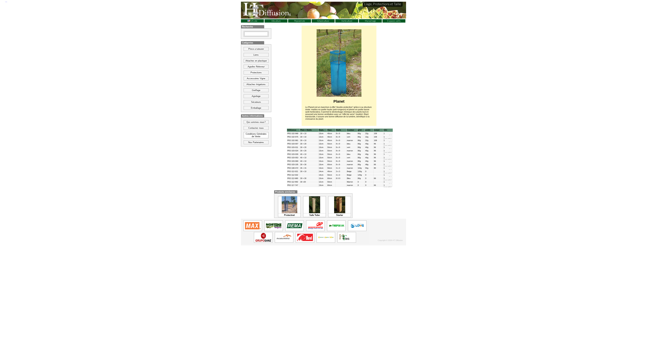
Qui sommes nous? (256, 122)
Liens (256, 55)
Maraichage (370, 21)
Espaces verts (394, 21)
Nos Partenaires (256, 142)
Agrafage (256, 96)
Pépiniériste (299, 21)
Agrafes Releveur (256, 66)
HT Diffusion (273, 10)
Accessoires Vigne (256, 78)
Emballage (256, 108)
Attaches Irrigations (256, 84)
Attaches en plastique (256, 60)
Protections (256, 72)
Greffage (256, 90)
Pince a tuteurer (256, 49)
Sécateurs (256, 102)
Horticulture (346, 21)
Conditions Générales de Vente (256, 135)
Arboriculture (323, 21)
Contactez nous (256, 128)
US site (253, 21)
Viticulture (276, 21)
